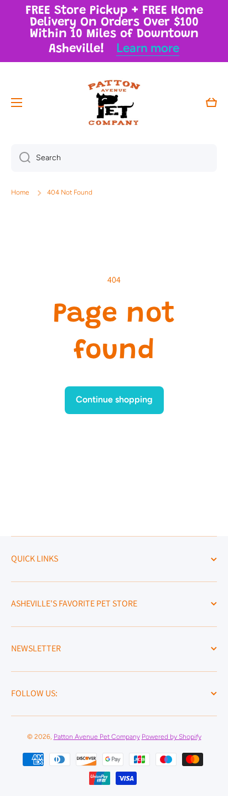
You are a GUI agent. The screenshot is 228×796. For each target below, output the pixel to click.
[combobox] (114, 158)
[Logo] (114, 102)
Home (20, 192)
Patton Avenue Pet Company (97, 737)
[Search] (20, 158)
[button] (211, 102)
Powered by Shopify (171, 737)
